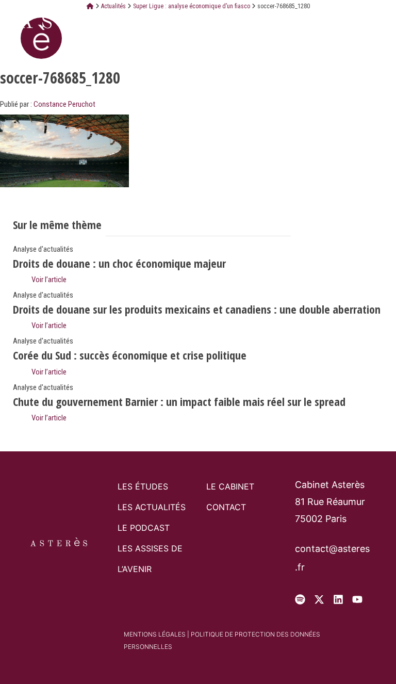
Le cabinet (230, 486)
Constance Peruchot (64, 104)
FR (313, 20)
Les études (143, 486)
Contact (226, 507)
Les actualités (152, 507)
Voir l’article (48, 279)
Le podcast (144, 528)
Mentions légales (155, 634)
